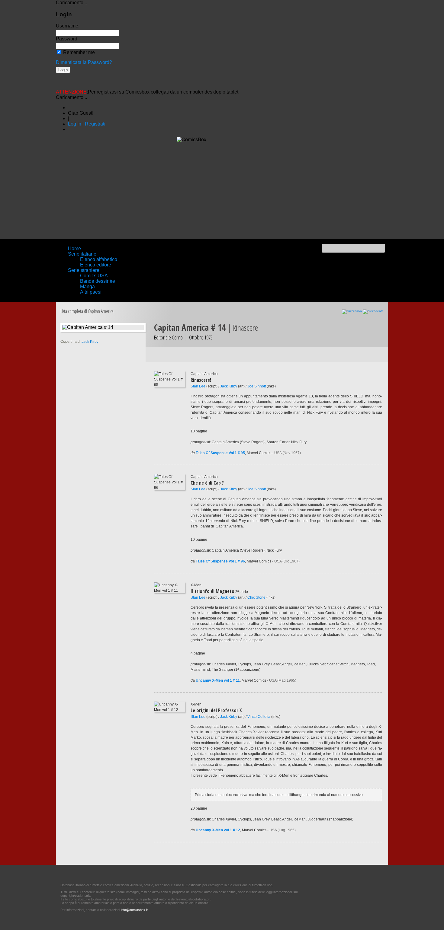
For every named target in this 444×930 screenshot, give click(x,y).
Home (74, 248)
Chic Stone (256, 597)
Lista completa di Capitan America (87, 311)
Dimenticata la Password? (84, 62)
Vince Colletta (258, 717)
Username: (67, 25)
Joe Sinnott (256, 386)
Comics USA (94, 275)
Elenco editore (95, 264)
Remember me (78, 52)
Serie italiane (82, 253)
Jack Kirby (228, 386)
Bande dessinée (97, 281)
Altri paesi (90, 292)
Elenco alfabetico (98, 259)
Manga (87, 286)
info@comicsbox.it (134, 910)
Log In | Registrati (86, 123)
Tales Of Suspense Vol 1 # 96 (220, 561)
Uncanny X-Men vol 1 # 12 (218, 830)
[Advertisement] (222, 190)
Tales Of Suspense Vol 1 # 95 (220, 453)
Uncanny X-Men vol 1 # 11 (218, 680)
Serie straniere (83, 270)
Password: (67, 38)
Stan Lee (198, 386)
